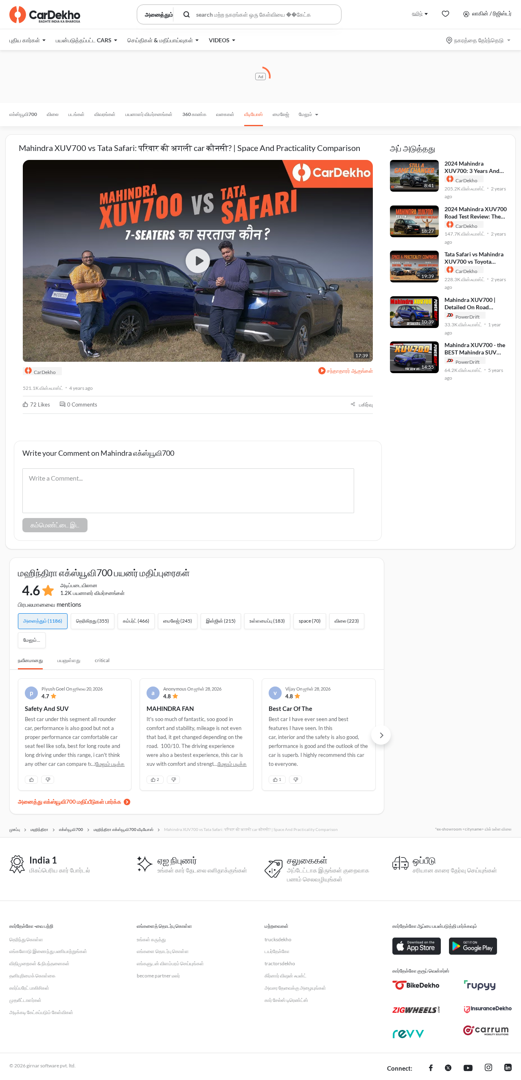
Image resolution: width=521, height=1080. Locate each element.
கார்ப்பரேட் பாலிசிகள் (29, 988)
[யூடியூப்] (468, 1068)
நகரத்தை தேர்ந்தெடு (478, 40)
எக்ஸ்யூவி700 (23, 114)
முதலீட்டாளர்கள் (25, 1000)
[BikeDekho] (416, 985)
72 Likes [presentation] (40, 404)
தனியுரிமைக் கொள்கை (32, 976)
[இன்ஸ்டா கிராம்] (488, 1068)
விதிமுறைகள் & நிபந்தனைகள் (39, 963)
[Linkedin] (508, 1068)
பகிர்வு (366, 404)
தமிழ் (417, 13)
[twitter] (448, 1068)
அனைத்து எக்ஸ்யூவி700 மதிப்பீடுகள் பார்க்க (69, 801)
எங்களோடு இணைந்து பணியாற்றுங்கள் (48, 951)
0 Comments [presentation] (82, 404)
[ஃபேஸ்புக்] (431, 1068)
